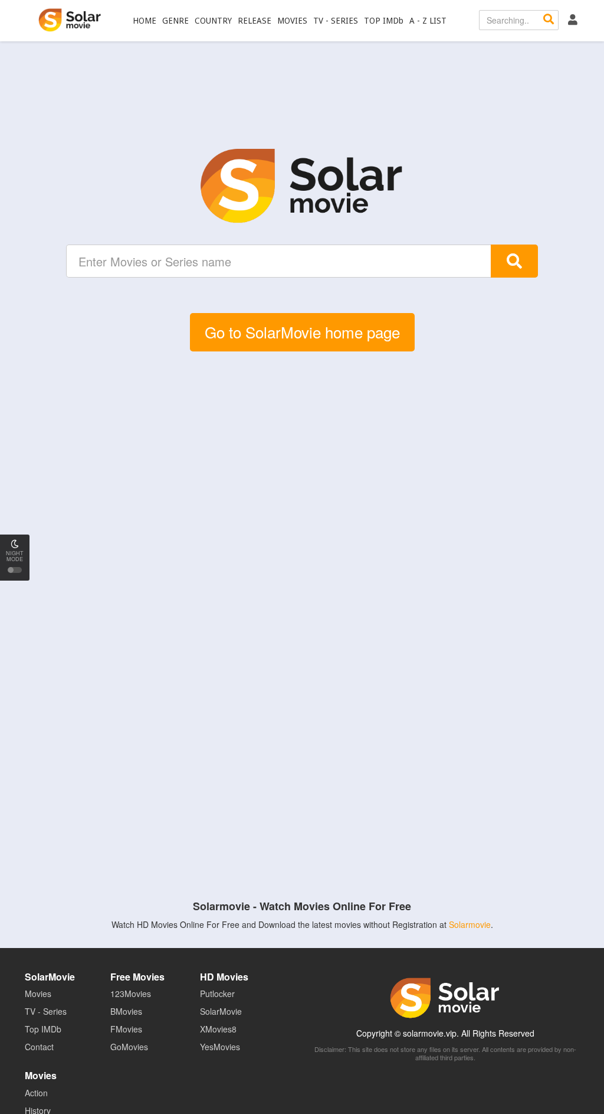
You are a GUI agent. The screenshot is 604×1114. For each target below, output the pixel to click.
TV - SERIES (335, 20)
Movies (38, 993)
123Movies (130, 993)
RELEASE (254, 20)
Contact (39, 1047)
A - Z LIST (428, 20)
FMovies (126, 1029)
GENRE (175, 20)
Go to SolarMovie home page (302, 332)
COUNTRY (213, 20)
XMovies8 (218, 1029)
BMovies (126, 1011)
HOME (144, 20)
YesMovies (220, 1047)
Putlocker (217, 993)
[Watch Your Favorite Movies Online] (302, 186)
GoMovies (129, 1047)
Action (36, 1093)
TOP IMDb (383, 20)
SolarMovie (70, 20)
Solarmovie (470, 924)
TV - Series (46, 1011)
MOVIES (292, 20)
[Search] (549, 20)
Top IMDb (43, 1029)
